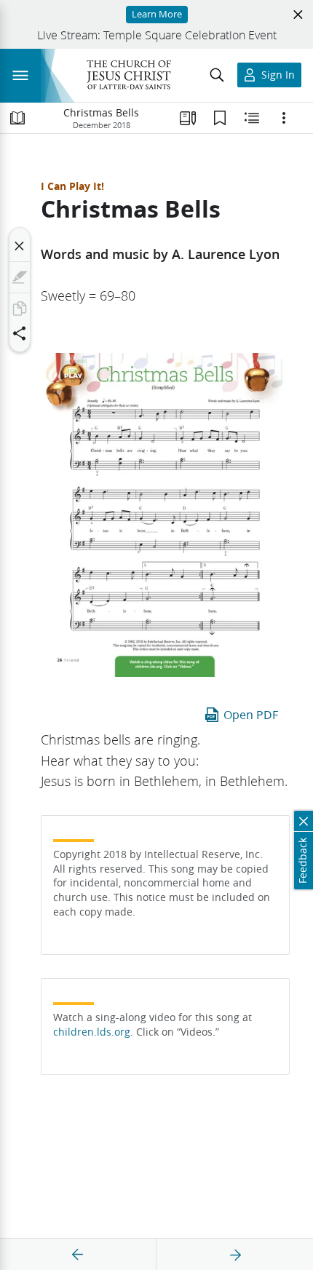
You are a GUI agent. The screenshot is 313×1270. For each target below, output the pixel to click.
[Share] (19, 333)
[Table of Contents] (17, 118)
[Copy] (19, 308)
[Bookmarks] (219, 118)
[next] (235, 1254)
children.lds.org (91, 1032)
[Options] (283, 118)
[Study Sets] (187, 118)
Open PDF (250, 714)
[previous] (78, 1254)
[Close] (19, 246)
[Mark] (19, 277)
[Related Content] (251, 118)
